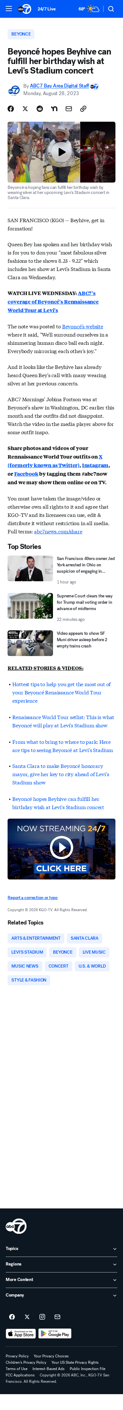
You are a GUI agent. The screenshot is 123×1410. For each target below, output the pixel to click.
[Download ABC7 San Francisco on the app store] (21, 1334)
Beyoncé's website (82, 326)
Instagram (95, 465)
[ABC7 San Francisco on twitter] (27, 1317)
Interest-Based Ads (48, 1369)
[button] (8, 8)
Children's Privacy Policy (26, 1362)
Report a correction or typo (32, 898)
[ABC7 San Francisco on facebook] (12, 1317)
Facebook (26, 473)
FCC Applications (20, 1375)
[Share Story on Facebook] (10, 108)
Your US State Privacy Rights (75, 1362)
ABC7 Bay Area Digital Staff (59, 86)
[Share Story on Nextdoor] (54, 108)
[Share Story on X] (25, 108)
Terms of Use (16, 1369)
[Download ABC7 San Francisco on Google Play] (55, 1334)
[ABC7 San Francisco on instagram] (42, 1317)
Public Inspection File (87, 1369)
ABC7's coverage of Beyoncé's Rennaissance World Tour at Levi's (53, 301)
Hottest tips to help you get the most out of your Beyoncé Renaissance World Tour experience (61, 692)
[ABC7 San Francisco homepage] (24, 9)
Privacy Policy (17, 1356)
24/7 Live (47, 9)
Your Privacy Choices (51, 1356)
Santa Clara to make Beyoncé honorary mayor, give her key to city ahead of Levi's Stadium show (60, 774)
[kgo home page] (16, 1226)
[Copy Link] (83, 108)
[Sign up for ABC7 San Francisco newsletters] (57, 1317)
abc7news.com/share (58, 531)
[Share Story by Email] (68, 108)
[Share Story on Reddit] (39, 108)
